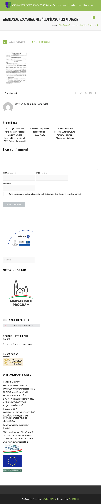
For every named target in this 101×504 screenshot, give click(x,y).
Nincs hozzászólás (41, 42)
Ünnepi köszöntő (65, 128)
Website (7, 183)
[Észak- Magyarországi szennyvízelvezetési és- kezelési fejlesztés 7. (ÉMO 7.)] (19, 249)
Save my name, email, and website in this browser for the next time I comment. (45, 194)
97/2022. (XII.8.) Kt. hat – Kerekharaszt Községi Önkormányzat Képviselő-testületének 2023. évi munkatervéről (15, 134)
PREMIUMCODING (48, 499)
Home (53, 25)
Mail (41, 172)
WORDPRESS (74, 499)
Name (9, 172)
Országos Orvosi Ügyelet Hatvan (18, 344)
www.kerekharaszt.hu (18, 442)
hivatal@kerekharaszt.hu (21, 438)
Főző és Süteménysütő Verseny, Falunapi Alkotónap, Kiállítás (64, 134)
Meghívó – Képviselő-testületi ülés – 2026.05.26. (40, 131)
